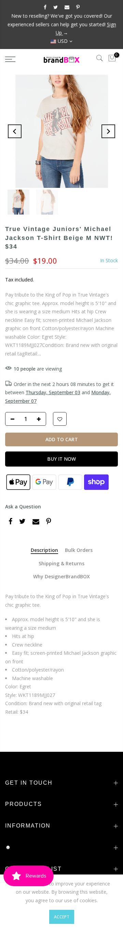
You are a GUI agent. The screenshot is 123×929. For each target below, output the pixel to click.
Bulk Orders (79, 550)
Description (44, 550)
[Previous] (15, 131)
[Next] (108, 131)
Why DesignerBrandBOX (61, 577)
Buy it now (61, 459)
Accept (61, 917)
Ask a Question (23, 506)
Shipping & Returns (61, 564)
